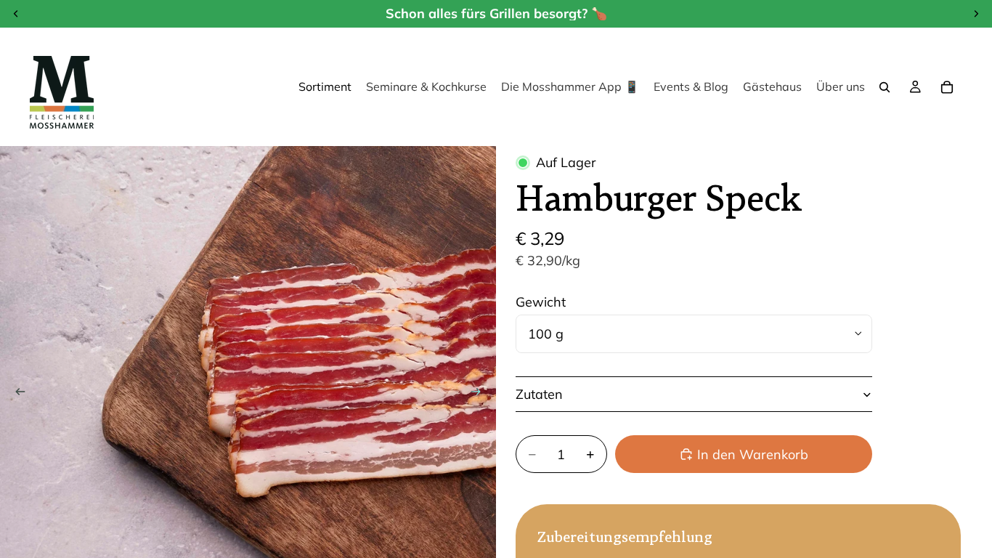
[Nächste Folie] (480, 395)
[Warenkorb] (947, 87)
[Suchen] (884, 87)
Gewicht (541, 302)
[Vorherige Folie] (16, 395)
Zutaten (539, 394)
